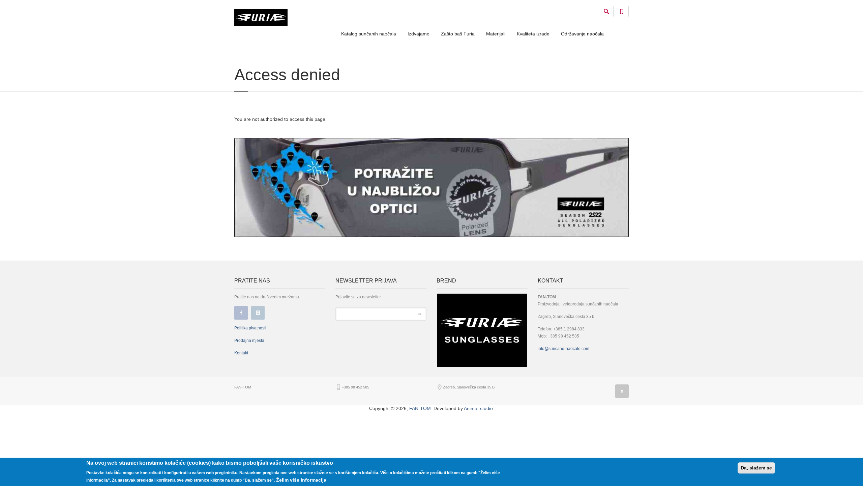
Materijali (495, 33)
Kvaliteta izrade (533, 33)
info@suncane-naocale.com (563, 348)
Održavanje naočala (582, 33)
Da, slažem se (756, 467)
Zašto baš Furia (458, 33)
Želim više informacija (301, 480)
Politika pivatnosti (250, 328)
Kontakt (241, 353)
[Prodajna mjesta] (431, 187)
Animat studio (478, 408)
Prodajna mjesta (249, 340)
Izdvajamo (418, 33)
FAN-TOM (420, 408)
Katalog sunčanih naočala (368, 33)
